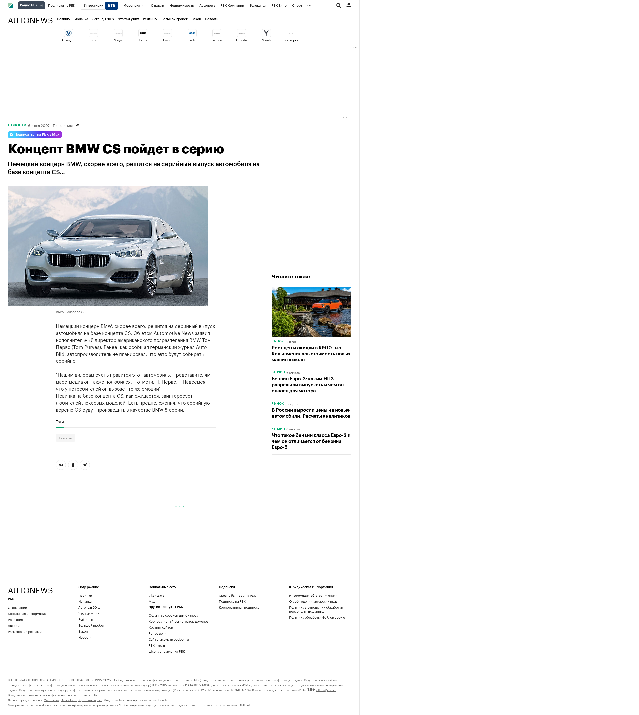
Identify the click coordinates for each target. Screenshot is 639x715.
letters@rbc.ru (326, 689)
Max (152, 600)
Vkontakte (156, 595)
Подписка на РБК (232, 600)
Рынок (278, 341)
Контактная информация (27, 613)
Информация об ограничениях (313, 595)
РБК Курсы (157, 644)
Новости (211, 19)
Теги (60, 421)
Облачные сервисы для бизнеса (173, 614)
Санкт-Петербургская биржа (81, 699)
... (309, 4)
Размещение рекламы (25, 631)
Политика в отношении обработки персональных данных (316, 608)
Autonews (30, 17)
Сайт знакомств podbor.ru (169, 638)
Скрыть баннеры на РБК (237, 595)
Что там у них (128, 19)
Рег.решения (158, 632)
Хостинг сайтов (161, 626)
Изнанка (81, 19)
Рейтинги (150, 19)
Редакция (15, 619)
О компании (17, 607)
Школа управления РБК (167, 650)
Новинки (64, 19)
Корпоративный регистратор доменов (179, 620)
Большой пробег (174, 19)
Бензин (278, 372)
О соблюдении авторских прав (313, 600)
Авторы (14, 625)
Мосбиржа (51, 699)
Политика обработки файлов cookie (317, 616)
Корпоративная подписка (239, 606)
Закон (196, 19)
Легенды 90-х (103, 19)
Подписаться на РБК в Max (36, 134)
